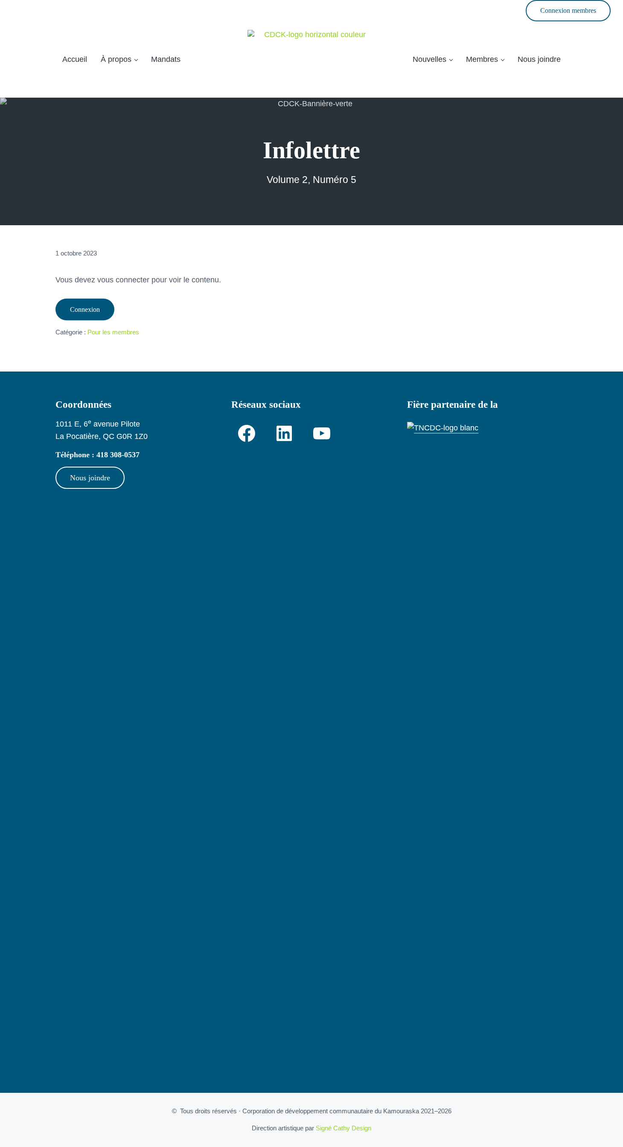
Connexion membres (568, 10)
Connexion (85, 309)
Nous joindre (90, 477)
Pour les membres (113, 331)
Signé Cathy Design (343, 1128)
